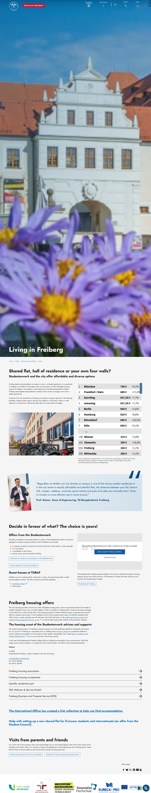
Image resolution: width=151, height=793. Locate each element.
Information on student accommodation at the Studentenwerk (31, 558)
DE (115, 4)
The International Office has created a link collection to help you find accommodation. (66, 711)
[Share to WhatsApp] (130, 770)
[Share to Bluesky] (127, 770)
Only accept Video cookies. (110, 552)
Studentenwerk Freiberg (87, 584)
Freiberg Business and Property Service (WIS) (32, 696)
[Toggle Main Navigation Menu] (138, 6)
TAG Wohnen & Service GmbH (25, 690)
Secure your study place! (33, 5)
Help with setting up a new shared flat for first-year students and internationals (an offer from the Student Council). (73, 723)
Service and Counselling (28, 361)
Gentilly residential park (21, 683)
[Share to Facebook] (123, 770)
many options (63, 631)
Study (17, 361)
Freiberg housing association (24, 671)
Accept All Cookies (110, 557)
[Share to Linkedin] (134, 770)
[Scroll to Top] (146, 779)
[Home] (13, 6)
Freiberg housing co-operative (24, 677)
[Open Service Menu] (146, 788)
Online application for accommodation (23, 565)
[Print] (141, 770)
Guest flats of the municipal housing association (62, 754)
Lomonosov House (18, 584)
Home (11, 361)
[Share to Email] (137, 770)
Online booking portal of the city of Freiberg (25, 754)
